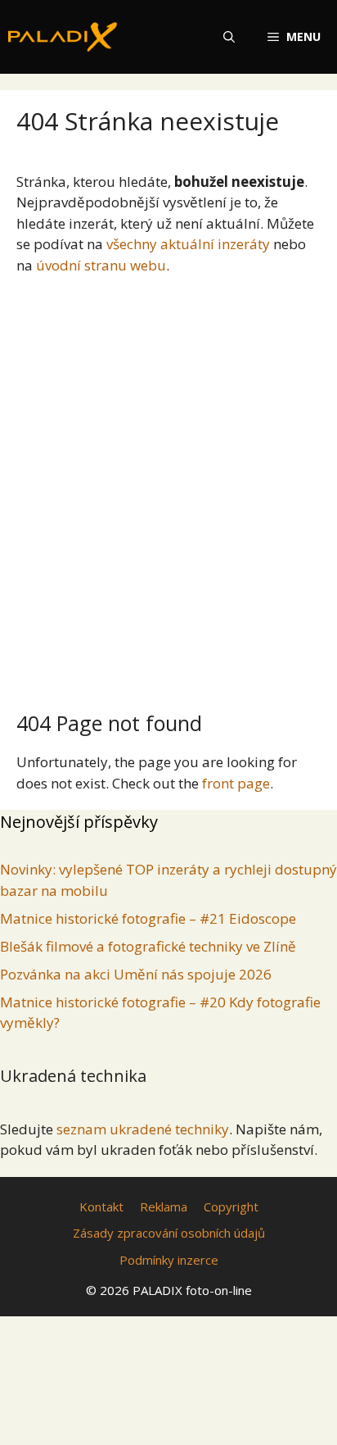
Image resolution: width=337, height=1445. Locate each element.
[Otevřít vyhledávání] (229, 37)
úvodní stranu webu (101, 265)
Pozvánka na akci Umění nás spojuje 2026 (136, 974)
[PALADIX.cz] (62, 37)
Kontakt (101, 1206)
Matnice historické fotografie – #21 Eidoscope (148, 918)
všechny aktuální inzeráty (188, 243)
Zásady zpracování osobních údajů (169, 1233)
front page (236, 783)
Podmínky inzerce (168, 1260)
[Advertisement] (168, 486)
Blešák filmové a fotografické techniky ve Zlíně (148, 946)
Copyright (231, 1206)
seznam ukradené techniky (142, 1129)
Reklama (163, 1206)
